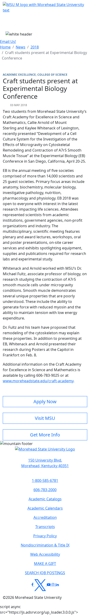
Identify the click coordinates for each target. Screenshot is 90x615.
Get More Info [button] (45, 435)
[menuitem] (5, 47)
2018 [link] (34, 47)
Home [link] (5, 47)
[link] (45, 463)
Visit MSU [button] (45, 418)
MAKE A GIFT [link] (45, 563)
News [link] (20, 47)
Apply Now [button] (45, 401)
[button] (45, 451)
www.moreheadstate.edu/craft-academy (38, 380)
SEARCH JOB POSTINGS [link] (45, 572)
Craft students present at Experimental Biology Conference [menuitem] (44, 55)
